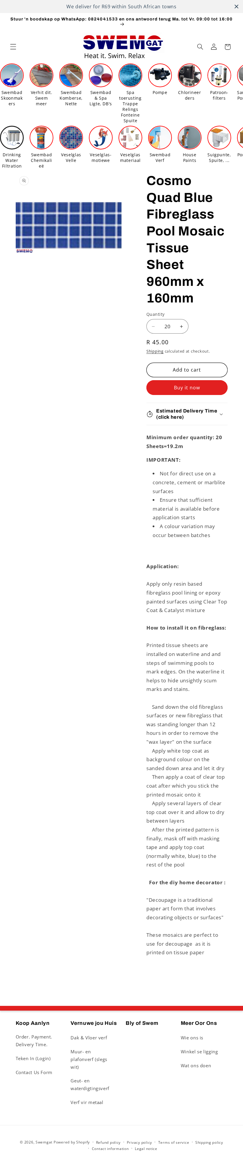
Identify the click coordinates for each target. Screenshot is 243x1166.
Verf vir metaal (87, 1102)
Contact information (110, 1148)
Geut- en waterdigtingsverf (90, 1084)
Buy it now (187, 387)
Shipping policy (209, 1142)
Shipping (155, 351)
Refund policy (108, 1142)
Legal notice (146, 1148)
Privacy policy (139, 1142)
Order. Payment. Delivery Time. (34, 1040)
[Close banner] (236, 6)
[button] (13, 47)
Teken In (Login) (33, 1058)
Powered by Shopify (72, 1142)
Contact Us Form (34, 1072)
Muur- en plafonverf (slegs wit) (89, 1059)
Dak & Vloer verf (89, 1038)
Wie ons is (192, 1038)
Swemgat (44, 1142)
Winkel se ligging (199, 1052)
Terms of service (173, 1142)
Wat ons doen (196, 1065)
